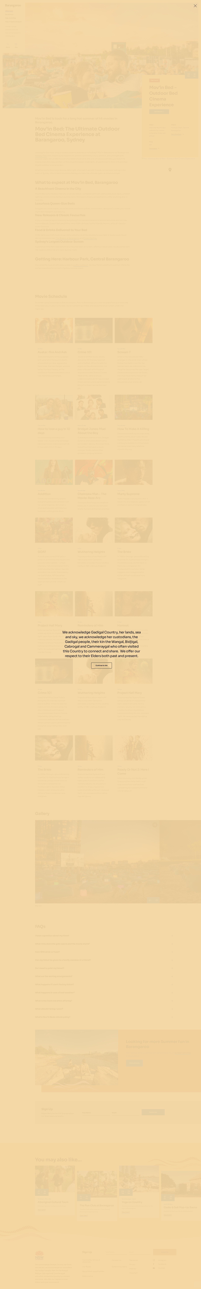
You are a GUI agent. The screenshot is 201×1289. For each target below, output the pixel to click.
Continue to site (102, 665)
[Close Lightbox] (195, 6)
